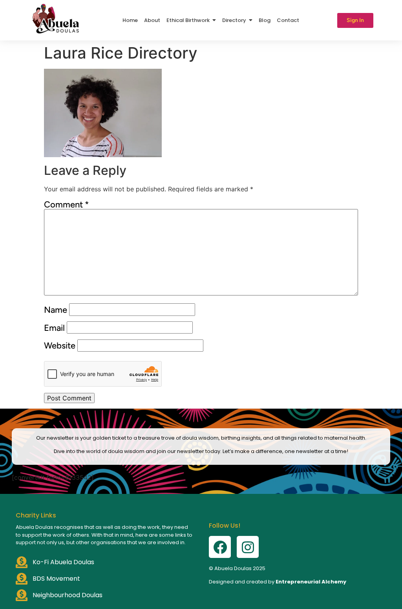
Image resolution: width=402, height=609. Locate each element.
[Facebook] (220, 547)
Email (54, 328)
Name (55, 310)
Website (59, 345)
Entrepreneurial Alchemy (311, 581)
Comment (66, 204)
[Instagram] (248, 547)
